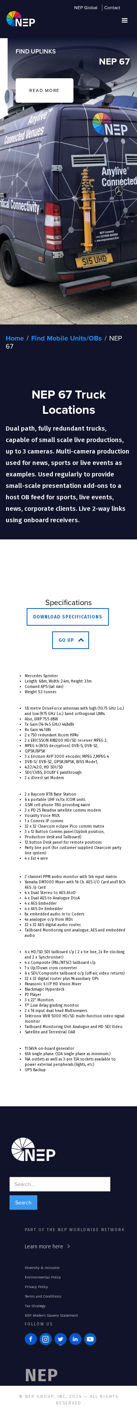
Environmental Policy (43, 1277)
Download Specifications (67, 617)
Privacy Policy (36, 1287)
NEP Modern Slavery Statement (51, 1315)
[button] (124, 20)
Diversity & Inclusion (42, 1267)
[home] (19, 22)
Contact (112, 8)
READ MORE (44, 90)
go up (66, 640)
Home (15, 338)
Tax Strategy (35, 1306)
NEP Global (85, 8)
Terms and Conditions (43, 1296)
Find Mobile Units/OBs (66, 338)
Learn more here (44, 1246)
